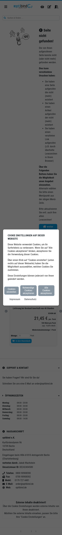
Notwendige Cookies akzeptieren (28, 290)
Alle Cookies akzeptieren (46, 290)
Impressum (14, 299)
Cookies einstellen (11, 290)
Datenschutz (30, 299)
